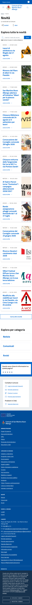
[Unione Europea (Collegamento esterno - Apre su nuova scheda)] (16, 415)
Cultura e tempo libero (7, 486)
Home (2, 14)
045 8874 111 (7, 526)
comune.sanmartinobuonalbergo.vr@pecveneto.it (17, 531)
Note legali (4, 552)
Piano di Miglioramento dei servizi (10, 563)
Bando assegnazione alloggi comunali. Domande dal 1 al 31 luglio (10, 211)
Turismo (3, 470)
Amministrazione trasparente (9, 547)
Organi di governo (6, 431)
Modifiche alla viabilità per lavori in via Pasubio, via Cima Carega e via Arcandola (10, 300)
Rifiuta (17, 598)
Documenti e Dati (6, 445)
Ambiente (3, 480)
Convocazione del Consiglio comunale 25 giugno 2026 (11, 233)
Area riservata (5, 557)
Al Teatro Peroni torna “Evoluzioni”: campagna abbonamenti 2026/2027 (11, 186)
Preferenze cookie (15, 590)
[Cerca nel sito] (28, 7)
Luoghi (3, 512)
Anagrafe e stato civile (7, 456)
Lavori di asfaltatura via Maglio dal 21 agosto (9, 52)
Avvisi (2, 503)
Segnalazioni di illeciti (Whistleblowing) (12, 560)
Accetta (17, 601)
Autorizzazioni (5, 459)
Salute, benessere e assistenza (9, 467)
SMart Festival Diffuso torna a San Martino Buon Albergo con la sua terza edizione (11, 275)
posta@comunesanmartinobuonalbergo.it (16, 529)
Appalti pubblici (5, 464)
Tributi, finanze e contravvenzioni (10, 483)
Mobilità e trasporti (6, 475)
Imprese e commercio (7, 488)
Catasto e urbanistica (7, 454)
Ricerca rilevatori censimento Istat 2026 (10, 253)
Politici (3, 439)
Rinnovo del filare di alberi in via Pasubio (10, 73)
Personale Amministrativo (8, 442)
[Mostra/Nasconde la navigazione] (3, 7)
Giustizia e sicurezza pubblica (9, 478)
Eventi (3, 515)
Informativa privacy (6, 549)
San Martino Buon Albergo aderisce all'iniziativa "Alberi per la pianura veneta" (11, 95)
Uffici (2, 437)
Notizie (3, 497)
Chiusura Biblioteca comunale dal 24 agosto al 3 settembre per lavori (11, 120)
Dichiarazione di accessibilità (9, 555)
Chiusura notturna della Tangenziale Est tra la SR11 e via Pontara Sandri (10, 163)
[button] (6, 2)
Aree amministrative (6, 434)
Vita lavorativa (5, 472)
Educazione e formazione (8, 462)
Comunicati (4, 500)
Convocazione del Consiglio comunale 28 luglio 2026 (11, 142)
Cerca (27, 37)
